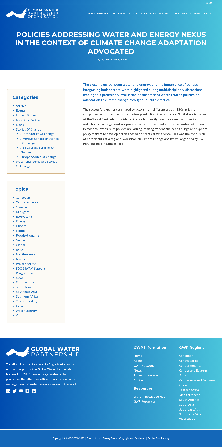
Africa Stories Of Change (37, 134)
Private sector (26, 264)
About (138, 361)
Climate (21, 207)
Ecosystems (24, 216)
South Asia (23, 287)
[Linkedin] (8, 391)
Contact (209, 13)
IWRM (20, 249)
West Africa (187, 419)
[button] (210, 2)
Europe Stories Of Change (38, 157)
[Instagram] (27, 391)
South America (26, 282)
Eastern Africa (189, 390)
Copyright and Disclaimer (132, 438)
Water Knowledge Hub (149, 397)
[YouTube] (21, 391)
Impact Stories (26, 115)
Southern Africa (27, 296)
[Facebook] (34, 391)
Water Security (26, 311)
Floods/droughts (27, 235)
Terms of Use (93, 438)
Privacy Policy (110, 438)
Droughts (22, 212)
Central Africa (188, 361)
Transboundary (26, 301)
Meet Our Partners (29, 120)
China (183, 385)
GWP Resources (145, 401)
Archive (115, 59)
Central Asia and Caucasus (197, 380)
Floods (20, 231)
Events (20, 110)
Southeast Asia (26, 292)
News (196, 13)
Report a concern (146, 375)
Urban (20, 306)
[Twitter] (14, 391)
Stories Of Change (28, 129)
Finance (21, 226)
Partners (181, 13)
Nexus (20, 259)
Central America (27, 202)
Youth (20, 315)
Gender (21, 240)
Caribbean (23, 198)
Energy (21, 221)
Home (91, 13)
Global (20, 245)
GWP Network (106, 13)
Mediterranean (26, 254)
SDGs (19, 278)
